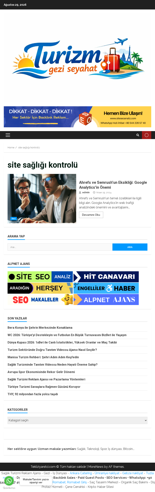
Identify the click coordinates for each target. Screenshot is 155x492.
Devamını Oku (91, 214)
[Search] (137, 135)
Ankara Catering (81, 473)
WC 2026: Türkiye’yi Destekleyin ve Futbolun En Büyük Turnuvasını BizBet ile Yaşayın (67, 335)
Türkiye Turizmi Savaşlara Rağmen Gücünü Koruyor (44, 387)
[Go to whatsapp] (9, 481)
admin (86, 192)
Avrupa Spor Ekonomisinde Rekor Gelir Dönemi (41, 372)
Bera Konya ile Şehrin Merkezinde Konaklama (40, 327)
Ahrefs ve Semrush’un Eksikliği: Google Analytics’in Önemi (42, 198)
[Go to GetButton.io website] (9, 488)
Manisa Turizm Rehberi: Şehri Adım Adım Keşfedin (43, 357)
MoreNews (95, 467)
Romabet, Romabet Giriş (69, 482)
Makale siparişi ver (146, 135)
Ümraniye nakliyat (107, 473)
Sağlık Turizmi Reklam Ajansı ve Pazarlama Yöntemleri (46, 379)
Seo (14, 218)
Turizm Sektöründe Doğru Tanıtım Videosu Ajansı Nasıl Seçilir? (52, 350)
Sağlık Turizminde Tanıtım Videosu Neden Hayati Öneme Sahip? (53, 364)
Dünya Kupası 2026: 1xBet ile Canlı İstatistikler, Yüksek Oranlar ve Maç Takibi (62, 342)
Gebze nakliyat (132, 473)
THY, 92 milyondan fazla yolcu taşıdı (33, 394)
